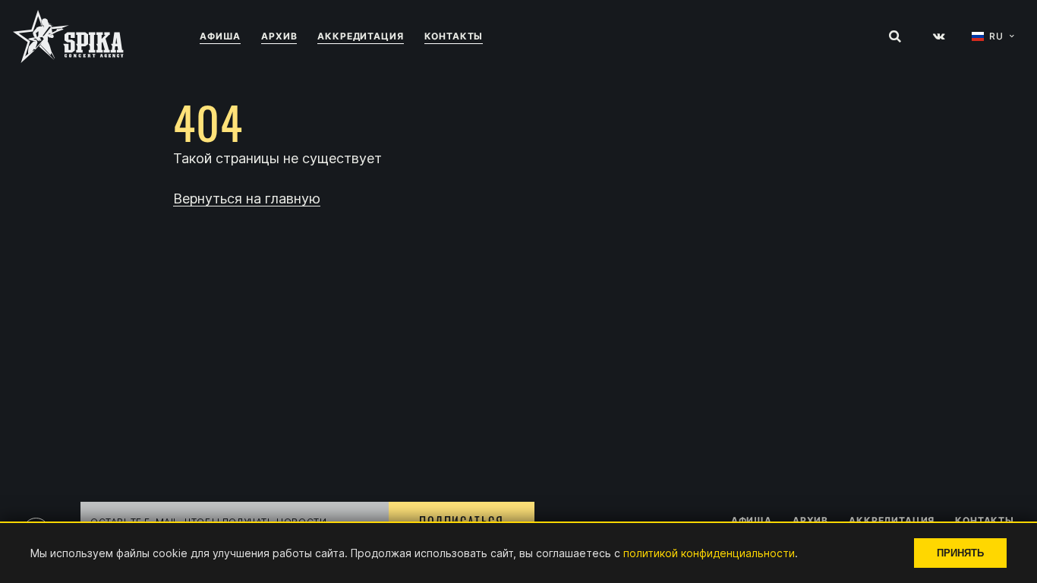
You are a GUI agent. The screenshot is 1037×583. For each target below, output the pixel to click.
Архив (279, 36)
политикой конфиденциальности (709, 553)
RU (996, 36)
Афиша (220, 36)
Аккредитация (360, 36)
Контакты (454, 36)
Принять (960, 553)
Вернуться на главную (246, 199)
